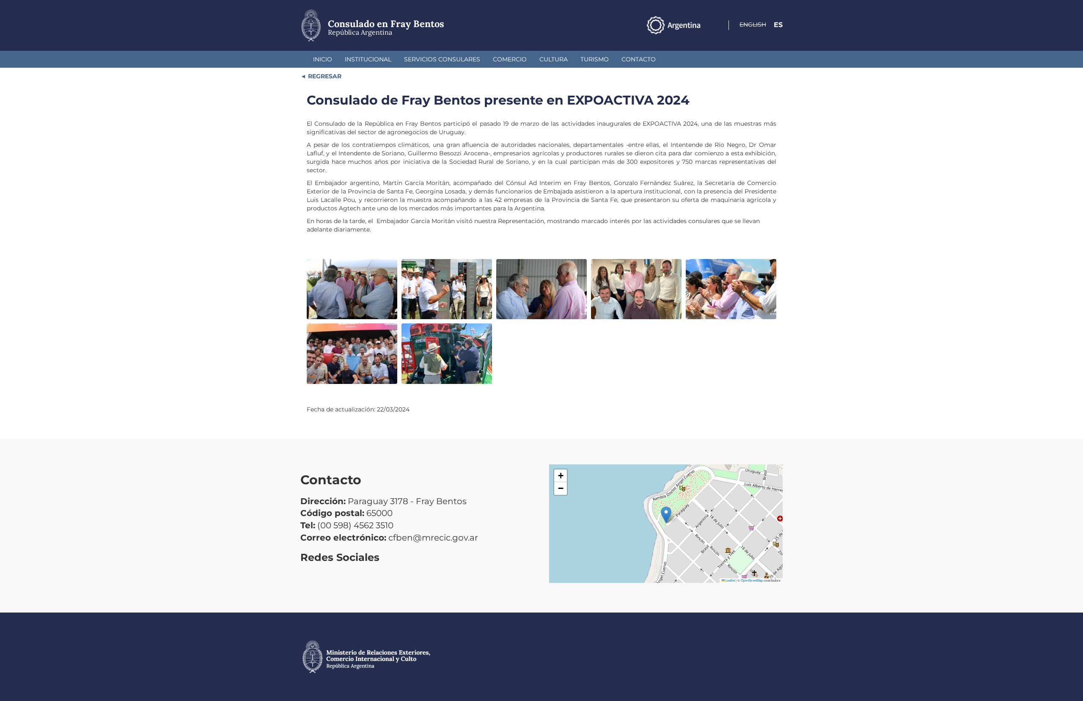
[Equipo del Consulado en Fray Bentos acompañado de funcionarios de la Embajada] (636, 289)
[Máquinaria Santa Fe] (446, 353)
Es (778, 25)
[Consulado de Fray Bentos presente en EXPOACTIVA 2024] (352, 289)
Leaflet (730, 580)
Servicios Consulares (442, 59)
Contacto (638, 59)
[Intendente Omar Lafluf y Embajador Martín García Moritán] (541, 289)
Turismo (594, 59)
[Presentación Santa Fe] (352, 353)
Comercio (510, 59)
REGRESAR (323, 76)
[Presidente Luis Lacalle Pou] (446, 289)
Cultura (553, 59)
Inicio (322, 59)
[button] (666, 515)
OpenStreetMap (752, 580)
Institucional (368, 59)
